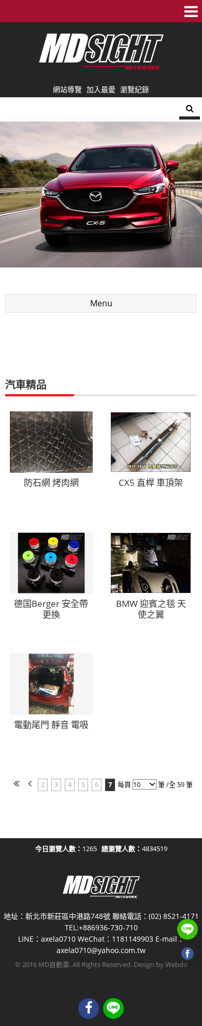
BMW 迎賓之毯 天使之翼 (151, 609)
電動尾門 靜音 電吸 (51, 725)
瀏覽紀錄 (134, 89)
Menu (101, 303)
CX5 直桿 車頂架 (151, 483)
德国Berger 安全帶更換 (51, 609)
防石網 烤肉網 (51, 483)
